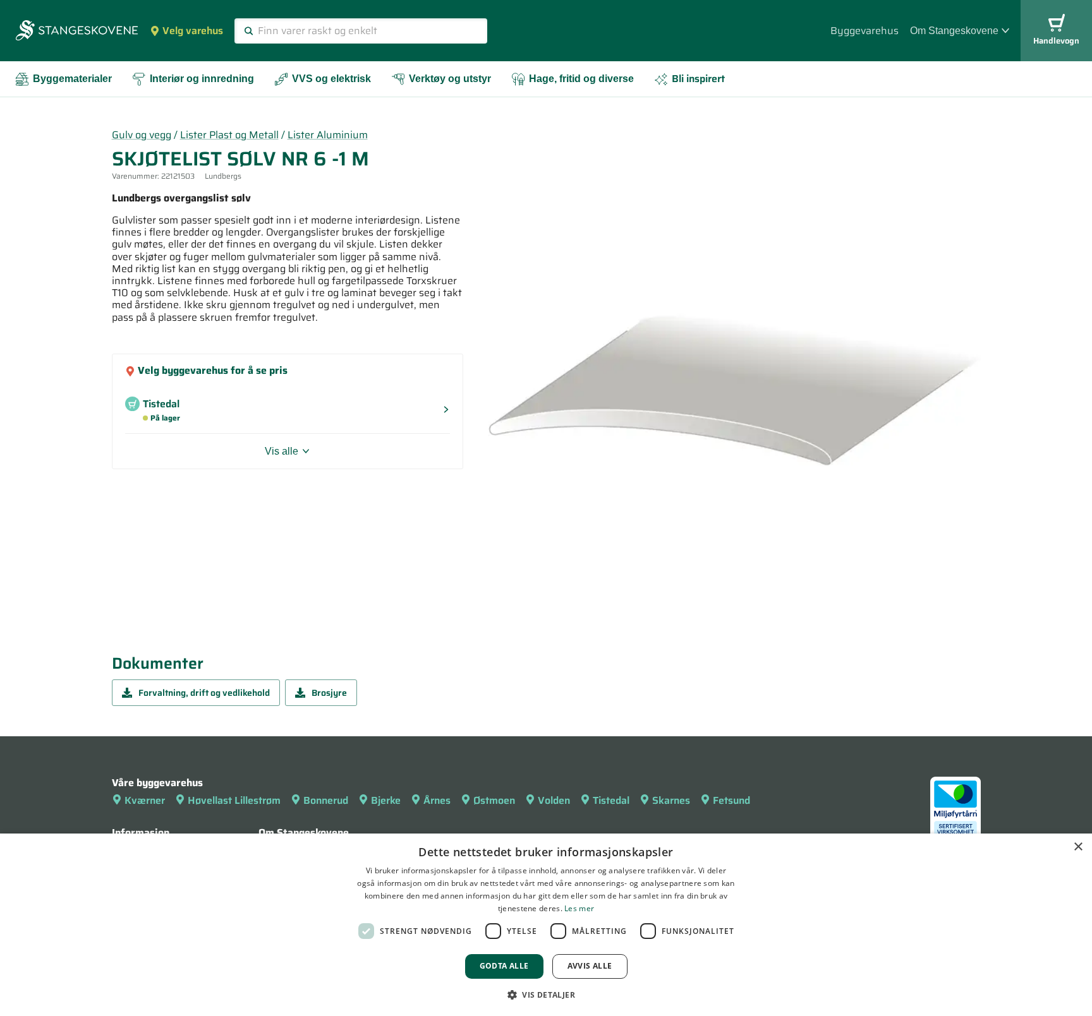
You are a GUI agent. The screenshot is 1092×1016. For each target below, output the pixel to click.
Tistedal (611, 800)
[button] (546, 994)
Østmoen (494, 800)
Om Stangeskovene (954, 30)
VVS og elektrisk (331, 78)
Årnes (437, 800)
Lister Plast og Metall (229, 135)
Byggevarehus (864, 31)
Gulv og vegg (141, 135)
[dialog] (546, 925)
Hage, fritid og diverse (581, 78)
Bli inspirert (698, 79)
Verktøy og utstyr (450, 78)
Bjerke (386, 800)
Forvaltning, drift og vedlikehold (204, 693)
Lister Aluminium (328, 135)
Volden (554, 800)
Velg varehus (192, 31)
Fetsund (731, 800)
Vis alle (281, 451)
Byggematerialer (72, 78)
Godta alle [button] (504, 965)
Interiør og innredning (202, 78)
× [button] (1078, 847)
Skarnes (671, 800)
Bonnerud (325, 800)
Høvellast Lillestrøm (234, 800)
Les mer (579, 908)
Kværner (144, 800)
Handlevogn (1056, 40)
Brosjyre (329, 693)
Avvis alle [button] (589, 965)
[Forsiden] (76, 31)
